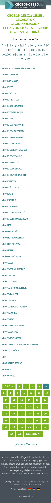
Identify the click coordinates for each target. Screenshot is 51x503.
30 (45, 413)
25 (5, 413)
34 (29, 420)
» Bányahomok (9, 282)
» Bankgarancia (10, 81)
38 (13, 427)
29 (37, 413)
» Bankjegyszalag (11, 144)
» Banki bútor (9, 93)
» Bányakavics (9, 300)
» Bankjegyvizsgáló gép (14, 175)
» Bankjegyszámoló (12, 156)
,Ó (5, 54)
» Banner (6, 225)
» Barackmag (8, 376)
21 (21, 406)
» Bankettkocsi (10, 75)
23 (37, 406)
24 (45, 406)
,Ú (34, 54)
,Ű (38, 54)
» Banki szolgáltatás (13, 106)
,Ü (36, 54)
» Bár (4, 357)
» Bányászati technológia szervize (20, 344)
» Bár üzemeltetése (12, 363)
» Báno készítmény (11, 257)
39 (21, 427)
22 (29, 406)
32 (13, 420)
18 (45, 400)
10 (31, 393)
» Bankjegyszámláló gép (14, 150)
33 (21, 420)
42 (45, 427)
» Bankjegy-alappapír (13, 125)
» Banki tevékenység (12, 112)
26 (13, 413)
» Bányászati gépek (11, 338)
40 (29, 427)
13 (6, 400)
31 (6, 420)
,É (12, 50)
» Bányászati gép (10, 332)
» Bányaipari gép (10, 294)
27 (21, 413)
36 (45, 420)
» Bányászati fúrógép (13, 326)
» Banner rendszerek (13, 238)
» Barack (6, 369)
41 (37, 427)
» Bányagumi (8, 275)
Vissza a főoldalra (25, 444)
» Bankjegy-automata (13, 131)
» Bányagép (7, 263)
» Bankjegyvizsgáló (12, 169)
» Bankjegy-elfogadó (13, 137)
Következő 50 (33, 434)
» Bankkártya (9, 181)
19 (6, 406)
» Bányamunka (9, 313)
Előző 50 (8, 386)
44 (19, 434)
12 (47, 393)
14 (14, 400)
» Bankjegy (7, 119)
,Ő (10, 54)
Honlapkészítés (25, 496)
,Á (41, 45)
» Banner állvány (11, 231)
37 (5, 427)
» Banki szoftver (10, 100)
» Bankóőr (7, 194)
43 (11, 434)
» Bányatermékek (10, 351)
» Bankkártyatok (11, 188)
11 (39, 393)
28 (29, 413)
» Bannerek (7, 250)
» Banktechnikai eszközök (15, 219)
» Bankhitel (8, 87)
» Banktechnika (10, 206)
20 (13, 406)
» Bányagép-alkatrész (13, 269)
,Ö (7, 54)
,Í (26, 50)
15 (21, 400)
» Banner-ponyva (11, 244)
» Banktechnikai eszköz (14, 213)
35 (37, 420)
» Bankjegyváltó (10, 162)
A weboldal (10, 467)
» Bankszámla (9, 200)
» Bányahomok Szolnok (14, 288)
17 (37, 400)
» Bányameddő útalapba (14, 307)
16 (29, 400)
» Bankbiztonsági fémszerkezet (18, 68)
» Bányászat (8, 319)
